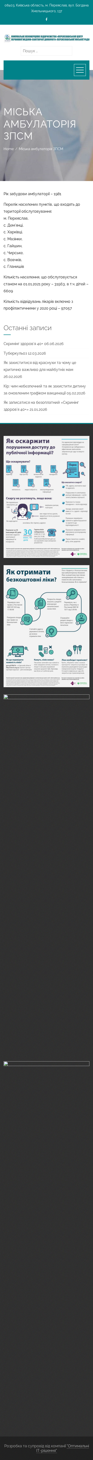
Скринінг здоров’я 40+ (23, 343)
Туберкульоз (15, 353)
